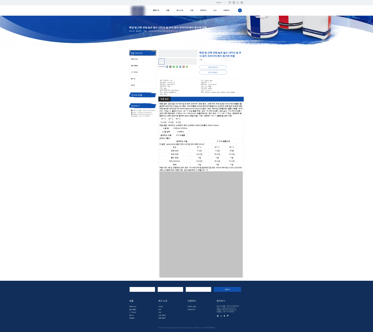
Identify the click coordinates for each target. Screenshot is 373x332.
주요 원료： (204, 88)
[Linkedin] (233, 2)
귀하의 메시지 (213, 67)
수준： (203, 90)
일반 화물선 (134, 65)
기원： (162, 88)
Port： (203, 80)
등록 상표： (204, 84)
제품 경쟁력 (162, 318)
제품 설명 (164, 99)
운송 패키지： (164, 86)
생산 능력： (163, 82)
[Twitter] (237, 2)
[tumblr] (224, 316)
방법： (203, 92)
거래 (159, 312)
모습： (162, 94)
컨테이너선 (134, 59)
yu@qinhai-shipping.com (145, 114)
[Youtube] (241, 2)
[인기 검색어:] (240, 10)
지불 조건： (204, 82)
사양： (203, 86)
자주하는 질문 (191, 306)
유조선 (133, 85)
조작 (159, 309)
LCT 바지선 (134, 72)
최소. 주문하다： (165, 80)
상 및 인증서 (162, 315)
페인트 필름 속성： (165, 90)
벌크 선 (133, 78)
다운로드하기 (191, 309)
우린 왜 (160, 306)
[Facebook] (229, 2)
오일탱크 (132, 318)
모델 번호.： (163, 84)
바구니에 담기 (213, 72)
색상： (162, 92)
